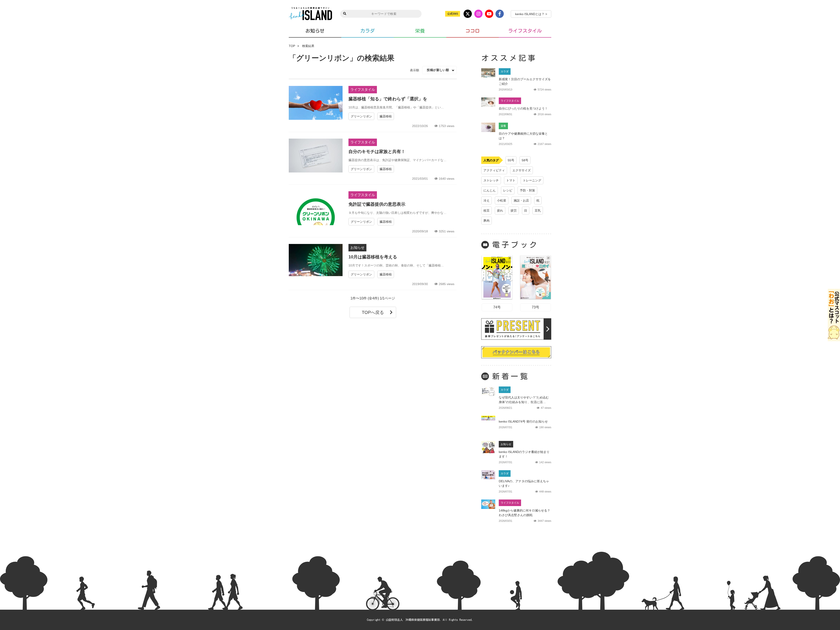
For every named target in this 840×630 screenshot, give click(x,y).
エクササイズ (521, 170)
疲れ (500, 210)
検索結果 (308, 46)
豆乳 (538, 210)
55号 (511, 160)
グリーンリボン (361, 116)
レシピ (507, 190)
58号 (525, 160)
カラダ (367, 30)
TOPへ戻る (373, 312)
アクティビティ (494, 170)
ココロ (472, 30)
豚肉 (486, 220)
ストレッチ (491, 180)
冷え (486, 200)
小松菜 (501, 200)
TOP (292, 46)
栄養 (420, 30)
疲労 (514, 210)
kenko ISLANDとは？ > (531, 14)
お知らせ (315, 30)
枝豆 (486, 210)
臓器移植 (386, 116)
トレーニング (532, 180)
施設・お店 (521, 200)
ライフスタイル (525, 30)
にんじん (489, 190)
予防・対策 (527, 190)
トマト (510, 180)
